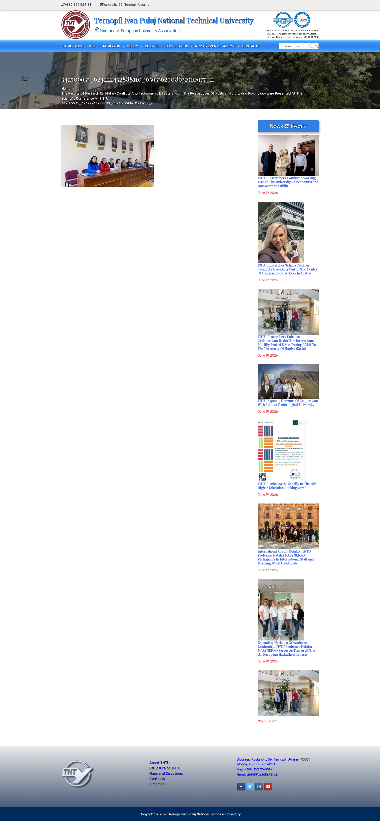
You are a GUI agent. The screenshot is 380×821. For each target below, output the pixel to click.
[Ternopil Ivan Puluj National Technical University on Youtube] (268, 786)
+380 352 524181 (78, 5)
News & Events (207, 46)
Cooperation (177, 46)
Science (152, 46)
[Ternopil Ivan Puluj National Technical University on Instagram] (259, 786)
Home (67, 46)
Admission (111, 46)
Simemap (156, 784)
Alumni (229, 46)
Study (132, 46)
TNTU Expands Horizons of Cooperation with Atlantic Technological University (288, 402)
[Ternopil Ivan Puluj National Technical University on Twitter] (250, 786)
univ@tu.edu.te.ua (262, 774)
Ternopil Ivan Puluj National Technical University (173, 20)
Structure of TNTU (164, 768)
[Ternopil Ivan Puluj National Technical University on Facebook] (241, 786)
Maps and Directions (166, 773)
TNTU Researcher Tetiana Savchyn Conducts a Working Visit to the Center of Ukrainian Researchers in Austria (288, 269)
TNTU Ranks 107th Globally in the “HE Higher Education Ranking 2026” (287, 486)
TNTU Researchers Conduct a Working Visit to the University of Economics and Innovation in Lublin (288, 182)
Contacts (250, 46)
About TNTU (85, 46)
